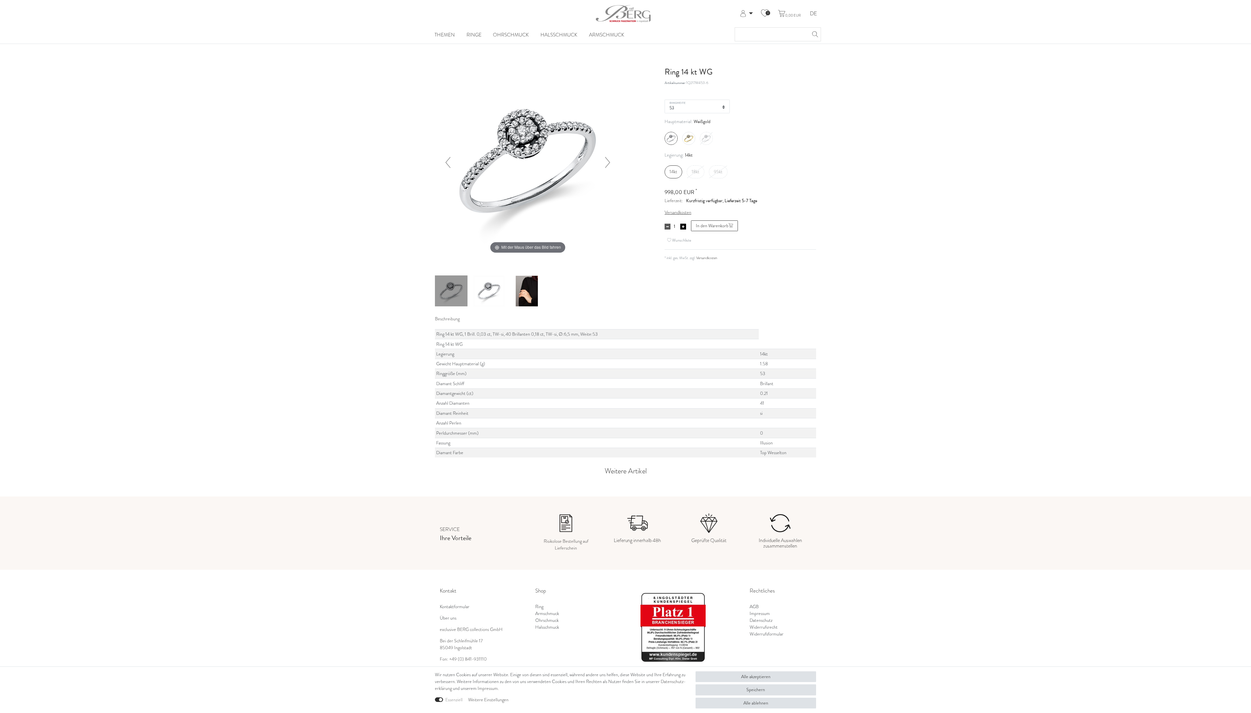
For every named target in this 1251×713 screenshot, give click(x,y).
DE (813, 14)
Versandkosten (678, 212)
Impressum (760, 613)
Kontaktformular (454, 607)
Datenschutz (761, 620)
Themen (445, 34)
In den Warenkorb (712, 226)
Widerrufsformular (767, 634)
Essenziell (454, 700)
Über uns (448, 618)
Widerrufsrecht (764, 627)
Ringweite (677, 103)
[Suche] (814, 34)
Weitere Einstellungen (488, 700)
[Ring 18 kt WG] (451, 291)
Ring (539, 607)
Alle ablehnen (755, 703)
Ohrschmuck (511, 34)
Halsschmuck (558, 34)
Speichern (755, 690)
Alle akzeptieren (755, 677)
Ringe (474, 34)
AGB (754, 607)
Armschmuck (606, 34)
